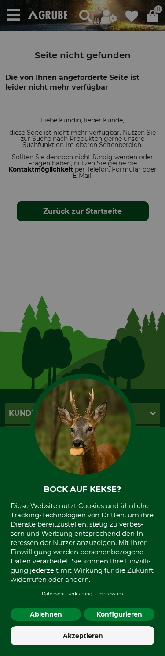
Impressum (110, 594)
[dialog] (82, 328)
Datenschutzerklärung (67, 594)
